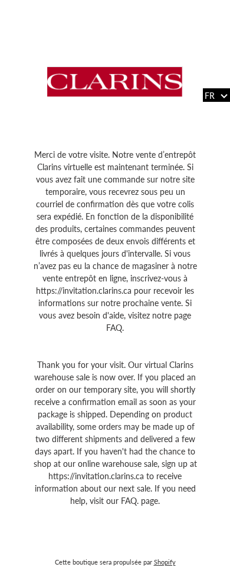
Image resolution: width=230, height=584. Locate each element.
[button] (216, 95)
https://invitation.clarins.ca (85, 291)
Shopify (165, 562)
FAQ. (115, 328)
